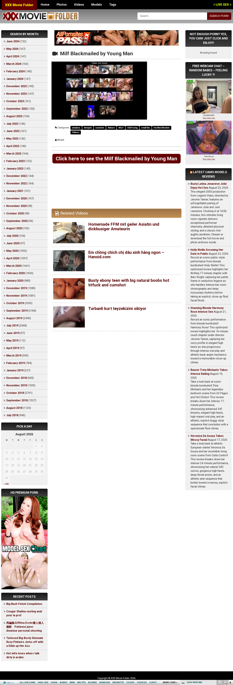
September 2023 (17, 108)
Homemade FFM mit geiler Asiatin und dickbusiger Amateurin (123, 226)
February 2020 (15, 273)
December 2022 (16, 176)
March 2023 (13, 153)
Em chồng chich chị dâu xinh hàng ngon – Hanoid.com (126, 254)
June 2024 (12, 41)
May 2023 (12, 138)
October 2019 (15, 303)
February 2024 (15, 71)
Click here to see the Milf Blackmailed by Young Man (116, 159)
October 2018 (15, 393)
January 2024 (14, 79)
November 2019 (16, 295)
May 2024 (12, 48)
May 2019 (12, 340)
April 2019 (12, 348)
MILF (121, 128)
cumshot (99, 128)
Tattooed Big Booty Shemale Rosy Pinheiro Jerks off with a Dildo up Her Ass (24, 641)
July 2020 (12, 235)
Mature (111, 128)
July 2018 (12, 415)
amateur (76, 128)
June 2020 (12, 243)
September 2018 (17, 400)
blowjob (88, 128)
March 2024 (13, 63)
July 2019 (12, 325)
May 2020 (12, 250)
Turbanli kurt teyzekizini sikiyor (117, 308)
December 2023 (16, 86)
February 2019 (15, 363)
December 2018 (16, 378)
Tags (112, 4)
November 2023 (16, 93)
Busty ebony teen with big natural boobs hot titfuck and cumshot (128, 282)
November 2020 (16, 206)
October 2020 (15, 213)
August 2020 (14, 228)
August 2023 (14, 116)
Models (96, 4)
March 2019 (13, 355)
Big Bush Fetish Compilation (24, 604)
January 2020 (14, 280)
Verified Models (162, 128)
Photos (62, 4)
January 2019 (14, 370)
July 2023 (12, 123)
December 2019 (16, 288)
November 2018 (16, 385)
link (230, 632)
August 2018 (14, 408)
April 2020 (12, 258)
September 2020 (17, 221)
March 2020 (13, 265)
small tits (145, 128)
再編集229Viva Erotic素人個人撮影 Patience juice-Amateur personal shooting (25, 626)
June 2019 (12, 333)
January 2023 (14, 168)
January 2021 (14, 191)
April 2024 (12, 56)
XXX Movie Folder (19, 5)
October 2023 (15, 101)
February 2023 (15, 161)
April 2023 (12, 146)
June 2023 (12, 131)
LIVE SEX (222, 4)
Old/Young (132, 128)
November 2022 (16, 183)
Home (45, 4)
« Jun (6, 484)
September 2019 (17, 310)
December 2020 (16, 198)
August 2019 (14, 318)
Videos (79, 4)
